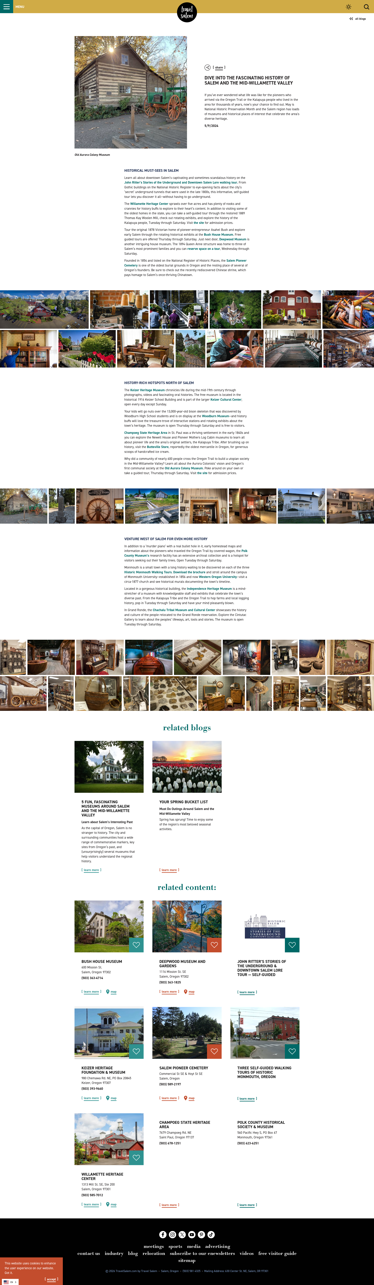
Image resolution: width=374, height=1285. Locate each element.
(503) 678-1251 (170, 1143)
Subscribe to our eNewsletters (202, 1253)
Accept (51, 1279)
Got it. (9, 1273)
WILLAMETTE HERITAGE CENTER (102, 1176)
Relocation (154, 1253)
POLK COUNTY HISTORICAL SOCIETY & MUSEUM (261, 1124)
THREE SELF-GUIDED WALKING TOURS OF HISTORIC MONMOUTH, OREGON (264, 1072)
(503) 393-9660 (92, 1088)
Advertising (217, 1246)
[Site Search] (366, 6)
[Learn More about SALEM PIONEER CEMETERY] (186, 1033)
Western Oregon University (218, 577)
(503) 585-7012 (92, 1195)
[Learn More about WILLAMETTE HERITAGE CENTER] (109, 1139)
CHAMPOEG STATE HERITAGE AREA (184, 1124)
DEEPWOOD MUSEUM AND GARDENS (182, 964)
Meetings (154, 1246)
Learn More (91, 870)
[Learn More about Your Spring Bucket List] (186, 767)
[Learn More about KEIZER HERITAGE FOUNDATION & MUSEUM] (109, 1033)
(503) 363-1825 (170, 982)
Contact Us (88, 1253)
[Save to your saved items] (136, 945)
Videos (247, 1253)
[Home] (187, 12)
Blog (133, 1253)
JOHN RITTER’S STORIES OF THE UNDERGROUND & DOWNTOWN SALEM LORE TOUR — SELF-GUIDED (261, 968)
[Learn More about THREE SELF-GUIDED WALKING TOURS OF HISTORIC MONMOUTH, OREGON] (264, 1033)
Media (194, 1246)
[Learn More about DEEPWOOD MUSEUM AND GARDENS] (186, 926)
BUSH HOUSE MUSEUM (102, 961)
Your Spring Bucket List (183, 802)
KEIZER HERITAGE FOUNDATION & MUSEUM (103, 1070)
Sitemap (187, 1260)
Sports (175, 1246)
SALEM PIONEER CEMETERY (183, 1068)
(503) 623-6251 (248, 1143)
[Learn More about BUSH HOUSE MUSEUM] (109, 926)
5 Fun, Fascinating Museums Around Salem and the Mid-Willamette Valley (106, 808)
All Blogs (360, 18)
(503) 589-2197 (170, 1084)
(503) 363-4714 (92, 978)
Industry (114, 1253)
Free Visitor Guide (277, 1253)
